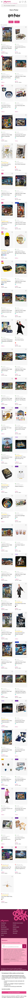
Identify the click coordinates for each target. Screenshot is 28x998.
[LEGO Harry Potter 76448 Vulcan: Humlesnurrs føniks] (15, 225)
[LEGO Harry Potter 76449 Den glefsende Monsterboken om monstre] (1, 225)
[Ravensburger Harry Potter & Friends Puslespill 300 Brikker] (15, 137)
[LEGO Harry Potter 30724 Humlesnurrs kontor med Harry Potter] (1, 313)
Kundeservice (3, 922)
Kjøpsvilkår (3, 924)
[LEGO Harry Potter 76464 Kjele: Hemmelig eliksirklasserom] (15, 196)
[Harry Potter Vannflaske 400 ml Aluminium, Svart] (1, 254)
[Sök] (2, 5)
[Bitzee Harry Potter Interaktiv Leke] (1, 489)
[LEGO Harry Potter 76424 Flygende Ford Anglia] (15, 372)
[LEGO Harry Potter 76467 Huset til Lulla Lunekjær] (1, 635)
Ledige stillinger (4, 933)
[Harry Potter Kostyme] (15, 342)
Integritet (14, 929)
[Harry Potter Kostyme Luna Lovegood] (1, 811)
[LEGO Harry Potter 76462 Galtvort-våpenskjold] (1, 137)
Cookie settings (4, 931)
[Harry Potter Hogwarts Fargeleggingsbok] (1, 167)
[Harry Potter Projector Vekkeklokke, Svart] (1, 518)
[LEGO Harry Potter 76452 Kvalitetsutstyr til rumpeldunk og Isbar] (1, 547)
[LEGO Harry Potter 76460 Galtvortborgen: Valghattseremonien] (1, 372)
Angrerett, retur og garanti (18, 922)
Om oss (2, 935)
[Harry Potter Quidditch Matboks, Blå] (1, 284)
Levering (14, 924)
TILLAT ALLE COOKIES (14, 992)
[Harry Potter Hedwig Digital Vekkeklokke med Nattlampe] (1, 342)
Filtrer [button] (11, 21)
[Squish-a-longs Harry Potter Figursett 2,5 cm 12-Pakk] (15, 430)
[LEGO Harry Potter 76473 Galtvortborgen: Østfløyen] (1, 49)
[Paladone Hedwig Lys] (15, 489)
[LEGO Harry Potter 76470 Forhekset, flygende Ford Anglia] (15, 870)
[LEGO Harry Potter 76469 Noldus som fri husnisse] (1, 79)
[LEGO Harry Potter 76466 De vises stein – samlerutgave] (15, 577)
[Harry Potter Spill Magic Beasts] (15, 518)
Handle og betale (16, 927)
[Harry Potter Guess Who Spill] (15, 108)
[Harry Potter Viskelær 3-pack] (15, 547)
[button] (2, 1)
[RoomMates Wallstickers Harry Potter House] (1, 782)
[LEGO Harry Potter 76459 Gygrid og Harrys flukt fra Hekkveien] (1, 401)
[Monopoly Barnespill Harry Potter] (15, 49)
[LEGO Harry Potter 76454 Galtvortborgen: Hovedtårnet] (1, 752)
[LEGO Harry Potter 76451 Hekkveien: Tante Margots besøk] (15, 401)
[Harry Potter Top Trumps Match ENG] (1, 430)
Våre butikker (15, 931)
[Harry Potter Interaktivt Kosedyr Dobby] (15, 840)
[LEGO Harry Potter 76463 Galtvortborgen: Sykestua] (1, 606)
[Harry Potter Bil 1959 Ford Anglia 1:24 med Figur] (15, 782)
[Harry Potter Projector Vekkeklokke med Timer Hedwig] (1, 108)
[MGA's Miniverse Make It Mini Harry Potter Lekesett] (15, 254)
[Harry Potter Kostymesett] (15, 167)
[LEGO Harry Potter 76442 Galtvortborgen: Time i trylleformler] (1, 577)
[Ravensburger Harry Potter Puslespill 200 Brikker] (15, 811)
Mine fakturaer (4, 927)
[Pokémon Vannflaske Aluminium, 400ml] (3, 254)
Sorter (17, 21)
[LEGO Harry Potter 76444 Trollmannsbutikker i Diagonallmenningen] (1, 723)
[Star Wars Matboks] (3, 284)
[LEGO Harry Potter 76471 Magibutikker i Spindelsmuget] (1, 694)
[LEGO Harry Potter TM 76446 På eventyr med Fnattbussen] (1, 870)
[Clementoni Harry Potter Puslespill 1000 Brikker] (15, 723)
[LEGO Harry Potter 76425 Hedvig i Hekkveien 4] (15, 313)
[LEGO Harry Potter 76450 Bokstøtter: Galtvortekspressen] (15, 79)
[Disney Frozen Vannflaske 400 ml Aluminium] (5, 254)
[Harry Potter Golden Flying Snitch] (1, 899)
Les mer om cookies (6, 989)
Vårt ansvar (15, 933)
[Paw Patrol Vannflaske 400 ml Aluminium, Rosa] (4, 254)
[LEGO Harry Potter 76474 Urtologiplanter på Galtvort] (15, 694)
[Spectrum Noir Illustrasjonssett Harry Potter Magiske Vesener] (1, 840)
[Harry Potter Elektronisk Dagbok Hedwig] (15, 752)
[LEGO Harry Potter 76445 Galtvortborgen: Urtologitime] (15, 284)
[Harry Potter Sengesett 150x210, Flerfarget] (15, 635)
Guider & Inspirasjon (5, 929)
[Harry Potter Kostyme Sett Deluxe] (15, 606)
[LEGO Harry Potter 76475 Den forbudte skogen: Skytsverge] (1, 196)
